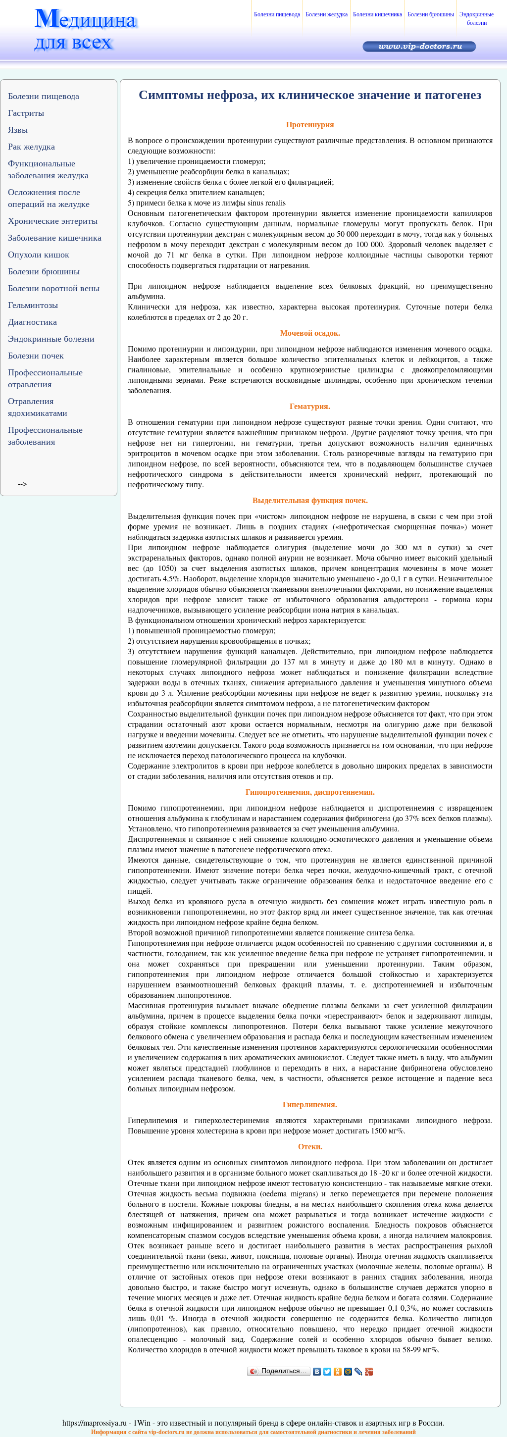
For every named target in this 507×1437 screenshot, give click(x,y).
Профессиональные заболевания (45, 435)
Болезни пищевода (277, 14)
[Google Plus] (369, 1371)
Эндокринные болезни (476, 18)
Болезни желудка (326, 14)
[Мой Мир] (348, 1371)
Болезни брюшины (430, 14)
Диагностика (32, 321)
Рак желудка (31, 146)
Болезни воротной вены (54, 288)
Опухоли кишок (38, 254)
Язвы (18, 129)
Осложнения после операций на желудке (49, 197)
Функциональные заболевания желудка (48, 169)
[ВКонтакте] (317, 1371)
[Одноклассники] (338, 1371)
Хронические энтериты (53, 220)
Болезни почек (36, 355)
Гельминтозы (33, 304)
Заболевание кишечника (54, 237)
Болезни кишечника (377, 14)
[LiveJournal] (359, 1371)
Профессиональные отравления (45, 378)
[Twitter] (327, 1371)
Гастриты (26, 112)
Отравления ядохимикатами (37, 406)
